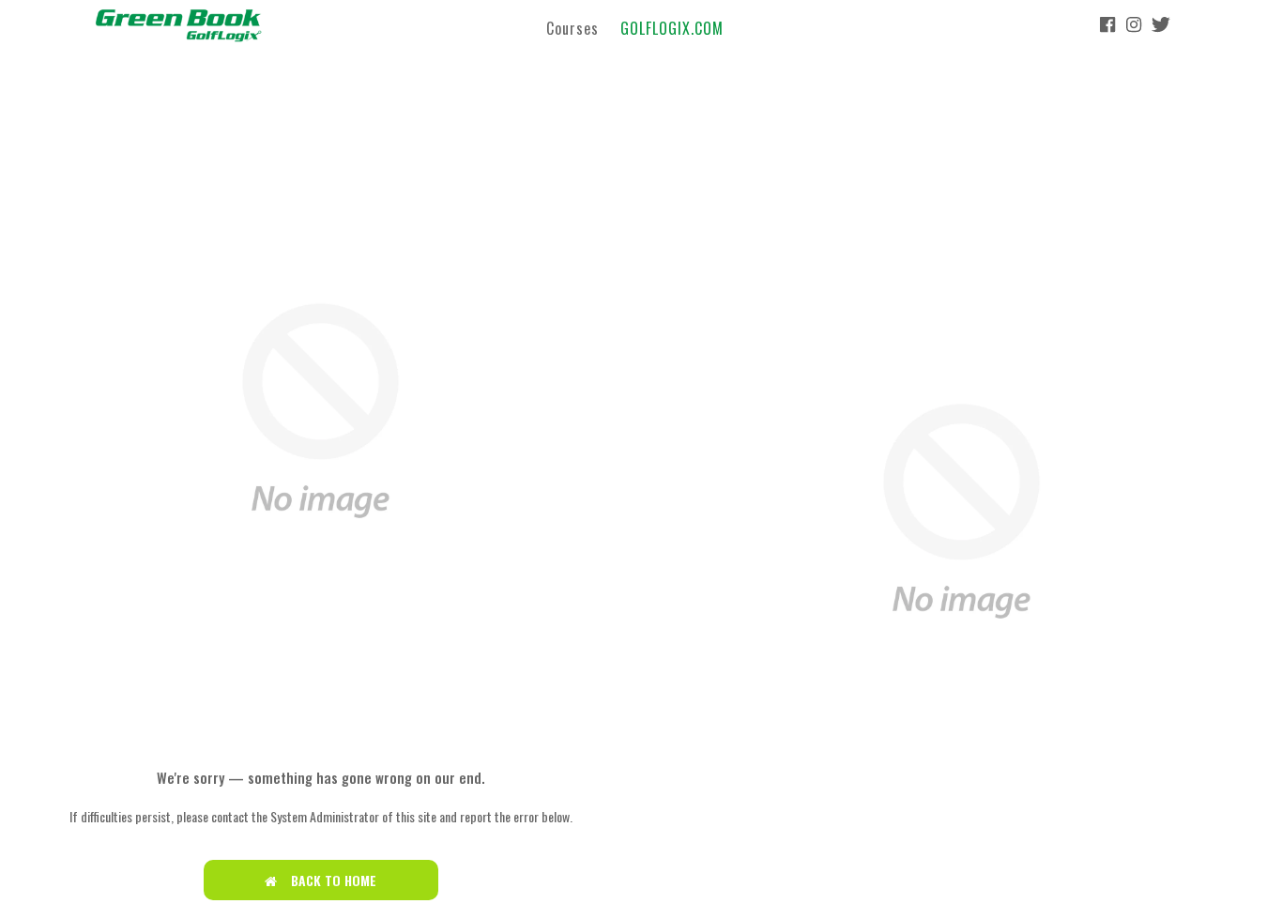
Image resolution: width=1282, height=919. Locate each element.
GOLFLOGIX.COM (672, 27)
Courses (572, 27)
